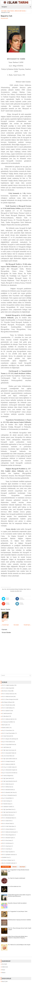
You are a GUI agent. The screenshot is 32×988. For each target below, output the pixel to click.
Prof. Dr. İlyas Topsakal (7, 851)
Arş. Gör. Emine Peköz (7, 755)
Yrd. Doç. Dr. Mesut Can (7, 860)
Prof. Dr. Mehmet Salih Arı (8, 719)
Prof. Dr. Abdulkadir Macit (8, 817)
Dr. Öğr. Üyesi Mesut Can (8, 809)
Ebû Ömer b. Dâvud (6, 691)
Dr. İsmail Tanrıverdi (6, 736)
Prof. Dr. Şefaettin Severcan (8, 854)
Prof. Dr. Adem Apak (7, 688)
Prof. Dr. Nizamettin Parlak (8, 753)
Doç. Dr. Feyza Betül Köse (8, 744)
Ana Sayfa (3, 10)
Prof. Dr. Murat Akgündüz (8, 834)
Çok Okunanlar (5, 866)
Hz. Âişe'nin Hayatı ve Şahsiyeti (16, 878)
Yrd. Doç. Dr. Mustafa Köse (8, 795)
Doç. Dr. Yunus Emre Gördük (9, 772)
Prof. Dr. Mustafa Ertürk (7, 789)
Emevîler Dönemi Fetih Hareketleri (17, 903)
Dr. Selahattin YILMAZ (7, 806)
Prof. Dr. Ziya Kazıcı (6, 846)
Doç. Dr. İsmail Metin (7, 798)
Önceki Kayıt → (27, 624)
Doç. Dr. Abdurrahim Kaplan (8, 770)
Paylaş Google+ (8, 603)
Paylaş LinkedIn (22, 603)
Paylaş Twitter (7, 598)
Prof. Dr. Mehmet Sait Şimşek (9, 832)
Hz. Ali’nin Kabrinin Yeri (14, 886)
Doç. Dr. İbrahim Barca (7, 705)
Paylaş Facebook (22, 598)
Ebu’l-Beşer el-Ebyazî (7, 702)
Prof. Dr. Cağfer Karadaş (8, 685)
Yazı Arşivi (22, 866)
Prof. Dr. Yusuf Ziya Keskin (8, 733)
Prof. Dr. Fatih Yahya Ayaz (8, 826)
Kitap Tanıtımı (10, 10)
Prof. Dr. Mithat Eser (6, 786)
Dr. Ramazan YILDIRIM (7, 722)
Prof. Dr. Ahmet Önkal (7, 823)
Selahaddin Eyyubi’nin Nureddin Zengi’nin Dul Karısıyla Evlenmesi (19, 895)
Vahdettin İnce (5, 857)
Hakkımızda (5, 967)
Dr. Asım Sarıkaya (6, 801)
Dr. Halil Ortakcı (5, 747)
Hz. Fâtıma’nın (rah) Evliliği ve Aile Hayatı (19, 944)
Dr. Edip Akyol (5, 716)
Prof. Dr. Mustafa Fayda (7, 837)
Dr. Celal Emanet (6, 713)
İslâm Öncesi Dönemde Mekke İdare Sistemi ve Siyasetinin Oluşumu (18, 937)
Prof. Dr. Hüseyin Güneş (7, 761)
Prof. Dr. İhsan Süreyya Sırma (9, 699)
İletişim (3, 972)
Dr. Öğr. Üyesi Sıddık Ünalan (8, 758)
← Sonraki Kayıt (5, 624)
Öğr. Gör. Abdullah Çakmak (8, 863)
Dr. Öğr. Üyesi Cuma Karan (8, 750)
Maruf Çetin (5, 724)
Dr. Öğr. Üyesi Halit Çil (7, 778)
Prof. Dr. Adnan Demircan (8, 693)
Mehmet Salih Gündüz (20, 10)
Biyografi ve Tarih (6, 16)
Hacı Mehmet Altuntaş (7, 815)
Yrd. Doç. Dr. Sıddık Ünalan (8, 767)
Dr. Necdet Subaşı (6, 803)
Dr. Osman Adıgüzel (7, 775)
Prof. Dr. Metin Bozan (7, 784)
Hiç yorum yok (4, 18)
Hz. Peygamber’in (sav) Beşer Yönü (17, 911)
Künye (3, 969)
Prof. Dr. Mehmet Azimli (7, 696)
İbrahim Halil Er (5, 727)
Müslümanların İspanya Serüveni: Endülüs (19, 919)
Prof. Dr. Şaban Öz (6, 710)
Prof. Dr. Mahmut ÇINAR (7, 764)
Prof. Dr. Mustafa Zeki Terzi (8, 792)
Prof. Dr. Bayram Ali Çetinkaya (9, 738)
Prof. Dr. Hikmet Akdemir (8, 829)
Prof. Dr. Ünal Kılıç (6, 849)
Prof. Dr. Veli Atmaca (7, 843)
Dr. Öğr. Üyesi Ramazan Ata (8, 812)
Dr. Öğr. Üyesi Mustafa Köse (8, 781)
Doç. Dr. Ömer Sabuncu (7, 741)
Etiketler (15, 866)
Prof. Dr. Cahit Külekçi (7, 707)
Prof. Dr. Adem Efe (6, 820)
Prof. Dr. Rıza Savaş (6, 840)
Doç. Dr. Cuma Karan (7, 730)
